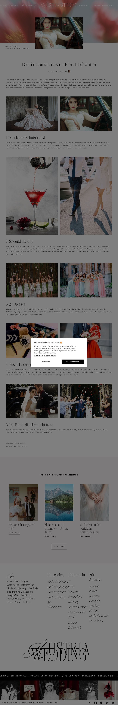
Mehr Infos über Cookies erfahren (45, 355)
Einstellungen (45, 361)
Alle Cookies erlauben (73, 361)
